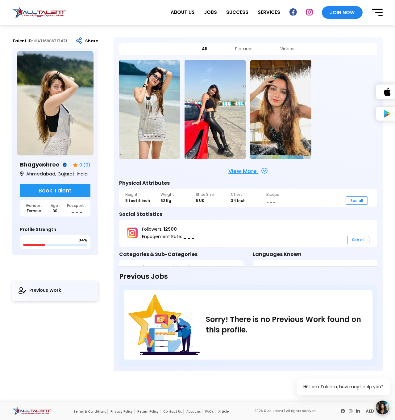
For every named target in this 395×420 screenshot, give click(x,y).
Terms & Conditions (89, 411)
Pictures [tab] (243, 49)
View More (243, 171)
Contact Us (172, 411)
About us (193, 411)
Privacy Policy (121, 411)
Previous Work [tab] (45, 290)
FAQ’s (209, 411)
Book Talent (55, 190)
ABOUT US (183, 12)
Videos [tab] (287, 49)
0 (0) (84, 165)
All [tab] (204, 49)
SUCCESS (237, 12)
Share (91, 41)
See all (357, 200)
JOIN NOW (342, 12)
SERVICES (269, 12)
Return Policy (148, 411)
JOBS (210, 12)
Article (223, 411)
